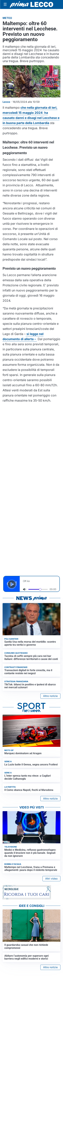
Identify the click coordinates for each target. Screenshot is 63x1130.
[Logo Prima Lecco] (31, 4)
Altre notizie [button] (50, 696)
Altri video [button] (51, 878)
